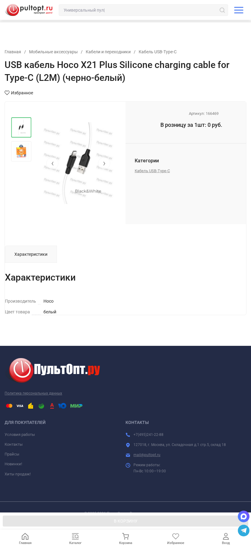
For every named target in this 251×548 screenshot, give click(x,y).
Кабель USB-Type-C (158, 52)
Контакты (14, 444)
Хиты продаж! (18, 474)
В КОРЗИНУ (125, 521)
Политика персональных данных (33, 393)
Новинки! (13, 464)
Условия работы (20, 434)
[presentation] (52, 163)
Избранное (22, 92)
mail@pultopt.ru (146, 455)
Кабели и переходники (108, 52)
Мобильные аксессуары (53, 52)
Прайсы (12, 454)
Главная (13, 52)
